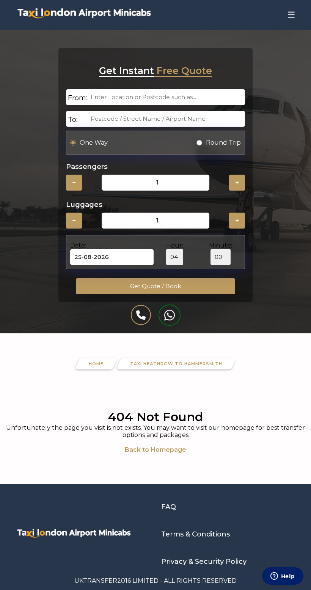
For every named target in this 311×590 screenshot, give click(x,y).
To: (72, 119)
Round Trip (223, 142)
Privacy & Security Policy (204, 561)
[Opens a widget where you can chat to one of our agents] (282, 576)
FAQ (168, 507)
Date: (78, 245)
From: (77, 98)
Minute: (220, 245)
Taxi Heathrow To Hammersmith (176, 363)
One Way (94, 142)
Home (96, 363)
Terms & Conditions (195, 534)
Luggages (84, 204)
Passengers (87, 166)
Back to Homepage (155, 449)
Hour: (174, 245)
